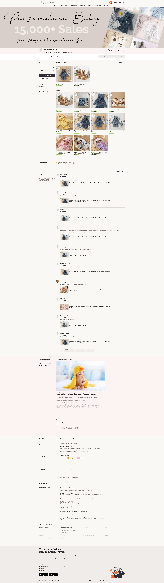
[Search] (110, 2)
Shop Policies (60, 56)
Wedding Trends (97, 5)
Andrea (61, 263)
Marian (61, 333)
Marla (61, 209)
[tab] (47, 62)
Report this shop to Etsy (43, 91)
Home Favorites (73, 5)
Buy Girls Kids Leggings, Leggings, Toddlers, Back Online (70, 537)
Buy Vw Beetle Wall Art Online (45, 538)
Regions (123, 580)
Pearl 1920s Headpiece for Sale (89, 528)
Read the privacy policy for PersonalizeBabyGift (69, 477)
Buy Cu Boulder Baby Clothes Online (68, 530)
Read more (77, 413)
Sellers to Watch (64, 5)
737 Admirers (41, 86)
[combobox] (77, 2)
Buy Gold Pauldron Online (88, 536)
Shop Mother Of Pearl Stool (110, 536)
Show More (82, 541)
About (52, 56)
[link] (61, 350)
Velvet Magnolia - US (43, 528)
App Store (43, 574)
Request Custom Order (47, 75)
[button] (112, 50)
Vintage (89, 5)
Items (40, 56)
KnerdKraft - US (108, 528)
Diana (61, 192)
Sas (61, 174)
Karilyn (61, 298)
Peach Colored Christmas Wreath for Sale (47, 536)
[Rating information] (45, 52)
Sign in (115, 2)
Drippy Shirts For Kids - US (66, 528)
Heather (62, 280)
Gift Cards (106, 5)
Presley (61, 227)
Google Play (53, 574)
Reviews (46, 56)
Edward (61, 315)
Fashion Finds (82, 5)
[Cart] (123, 2)
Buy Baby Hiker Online (65, 532)
